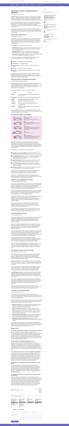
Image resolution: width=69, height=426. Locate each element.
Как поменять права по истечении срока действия (38, 402)
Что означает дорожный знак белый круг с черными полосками (14, 403)
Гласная (12, 4)
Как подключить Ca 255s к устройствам (48, 37)
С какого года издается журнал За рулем (30, 402)
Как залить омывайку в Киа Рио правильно (49, 27)
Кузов (27, 4)
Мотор (22, 4)
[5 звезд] (12, 390)
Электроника (33, 4)
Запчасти (17, 4)
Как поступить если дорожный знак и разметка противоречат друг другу (22, 405)
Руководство (40, 4)
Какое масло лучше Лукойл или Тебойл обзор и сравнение (49, 18)
